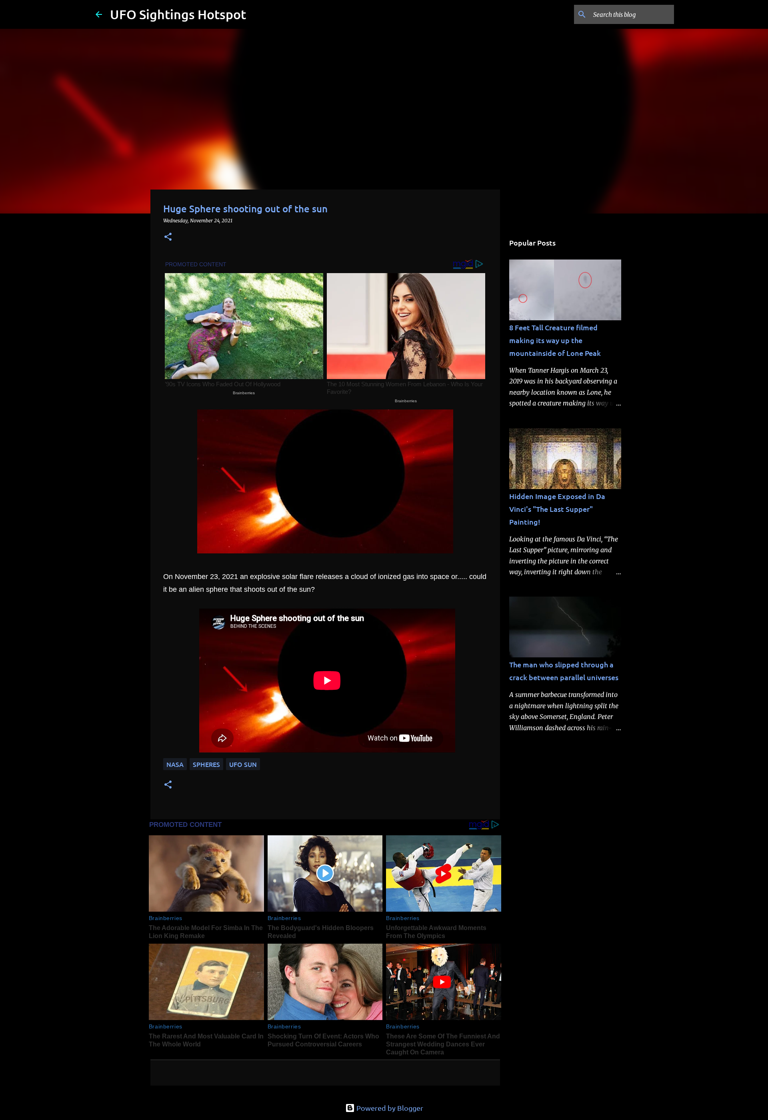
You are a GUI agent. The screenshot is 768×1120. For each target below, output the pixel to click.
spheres (206, 764)
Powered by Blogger (389, 1108)
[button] (168, 237)
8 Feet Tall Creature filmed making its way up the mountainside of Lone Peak (555, 340)
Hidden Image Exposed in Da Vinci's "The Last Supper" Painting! (557, 508)
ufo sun (243, 764)
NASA (175, 764)
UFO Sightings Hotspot (178, 14)
